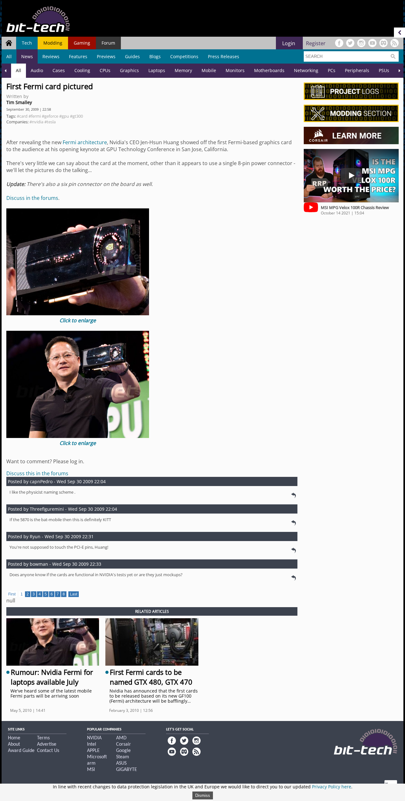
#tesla (50, 122)
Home (14, 738)
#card (22, 116)
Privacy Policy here (331, 787)
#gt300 (76, 116)
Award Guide (21, 750)
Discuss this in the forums (37, 473)
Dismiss (202, 795)
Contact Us (48, 750)
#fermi (34, 116)
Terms (43, 738)
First (12, 594)
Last (73, 594)
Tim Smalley (19, 102)
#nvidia (36, 122)
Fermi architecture (85, 142)
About (14, 744)
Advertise (46, 744)
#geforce (50, 116)
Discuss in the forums (32, 197)
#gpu (64, 116)
